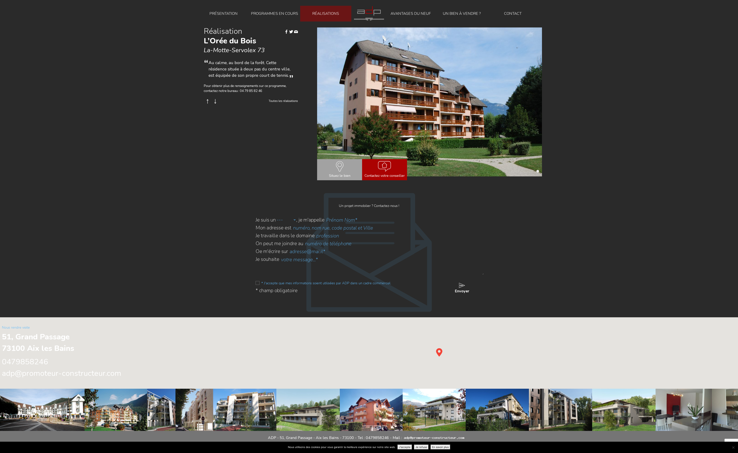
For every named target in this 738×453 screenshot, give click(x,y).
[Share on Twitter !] (291, 32)
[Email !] (296, 32)
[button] (537, 171)
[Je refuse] (733, 447)
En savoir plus (440, 447)
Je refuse (421, 447)
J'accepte (405, 447)
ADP (369, 13)
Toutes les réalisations (283, 101)
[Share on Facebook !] (286, 32)
